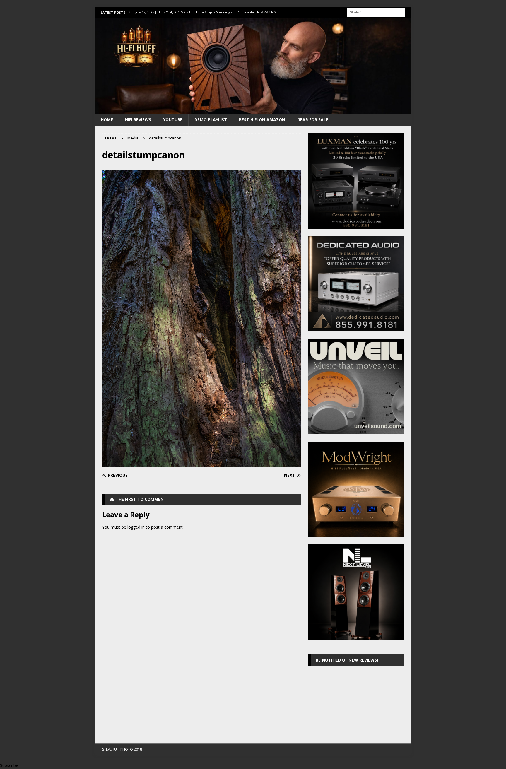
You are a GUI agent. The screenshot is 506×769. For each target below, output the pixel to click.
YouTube (172, 119)
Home (107, 119)
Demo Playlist (210, 119)
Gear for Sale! (313, 119)
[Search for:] (376, 12)
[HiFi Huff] (253, 110)
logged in (136, 527)
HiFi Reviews (138, 119)
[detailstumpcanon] (201, 464)
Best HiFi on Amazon (262, 119)
